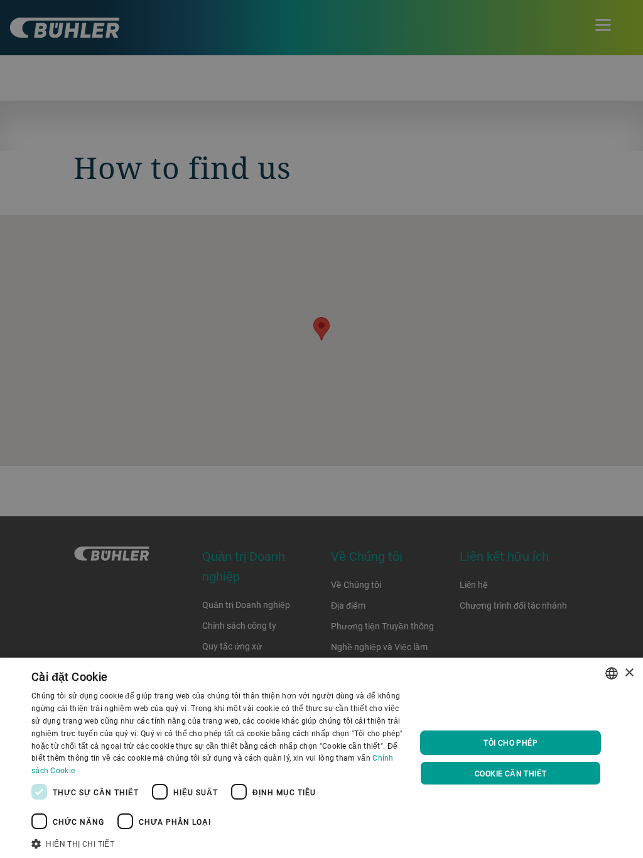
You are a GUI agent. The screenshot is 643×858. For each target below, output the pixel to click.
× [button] (629, 673)
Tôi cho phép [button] (511, 742)
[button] (217, 842)
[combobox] (611, 673)
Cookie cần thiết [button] (510, 773)
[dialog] (321, 758)
